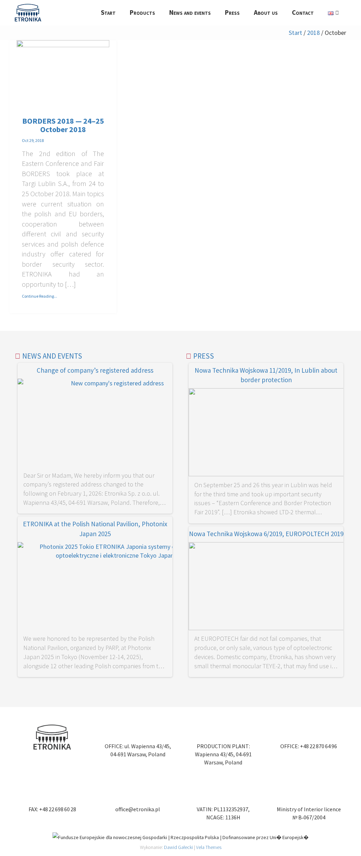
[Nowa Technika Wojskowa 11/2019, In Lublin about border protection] (266, 433)
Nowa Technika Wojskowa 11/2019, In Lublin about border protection (266, 375)
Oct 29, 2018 (33, 140)
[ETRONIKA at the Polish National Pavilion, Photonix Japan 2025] (95, 587)
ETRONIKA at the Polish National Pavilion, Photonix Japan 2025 (95, 529)
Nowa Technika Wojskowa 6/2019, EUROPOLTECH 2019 (266, 533)
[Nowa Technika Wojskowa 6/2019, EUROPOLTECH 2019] (266, 587)
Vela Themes (208, 847)
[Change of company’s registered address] (95, 424)
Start (295, 33)
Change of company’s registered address (95, 370)
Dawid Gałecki (178, 847)
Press (203, 356)
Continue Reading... (39, 296)
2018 (313, 33)
